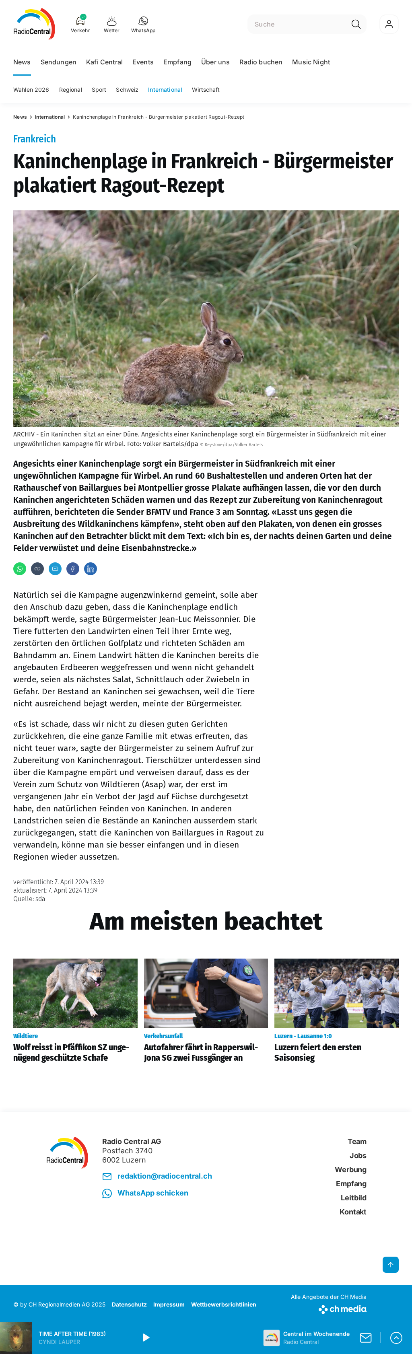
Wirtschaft (206, 89)
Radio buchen (260, 62)
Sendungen (58, 62)
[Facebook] (72, 568)
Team (357, 1141)
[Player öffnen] (396, 1338)
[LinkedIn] (90, 568)
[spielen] (146, 1338)
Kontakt (353, 1212)
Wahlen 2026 (31, 89)
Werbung (351, 1169)
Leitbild (354, 1197)
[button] (143, 24)
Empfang (177, 62)
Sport (99, 89)
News (22, 62)
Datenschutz (129, 1304)
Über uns (215, 62)
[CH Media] (329, 1308)
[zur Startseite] (34, 24)
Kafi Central (104, 62)
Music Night (311, 62)
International (165, 89)
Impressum (169, 1304)
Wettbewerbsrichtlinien (223, 1304)
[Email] (55, 568)
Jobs (358, 1155)
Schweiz (127, 89)
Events (143, 62)
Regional (70, 89)
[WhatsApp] (19, 568)
